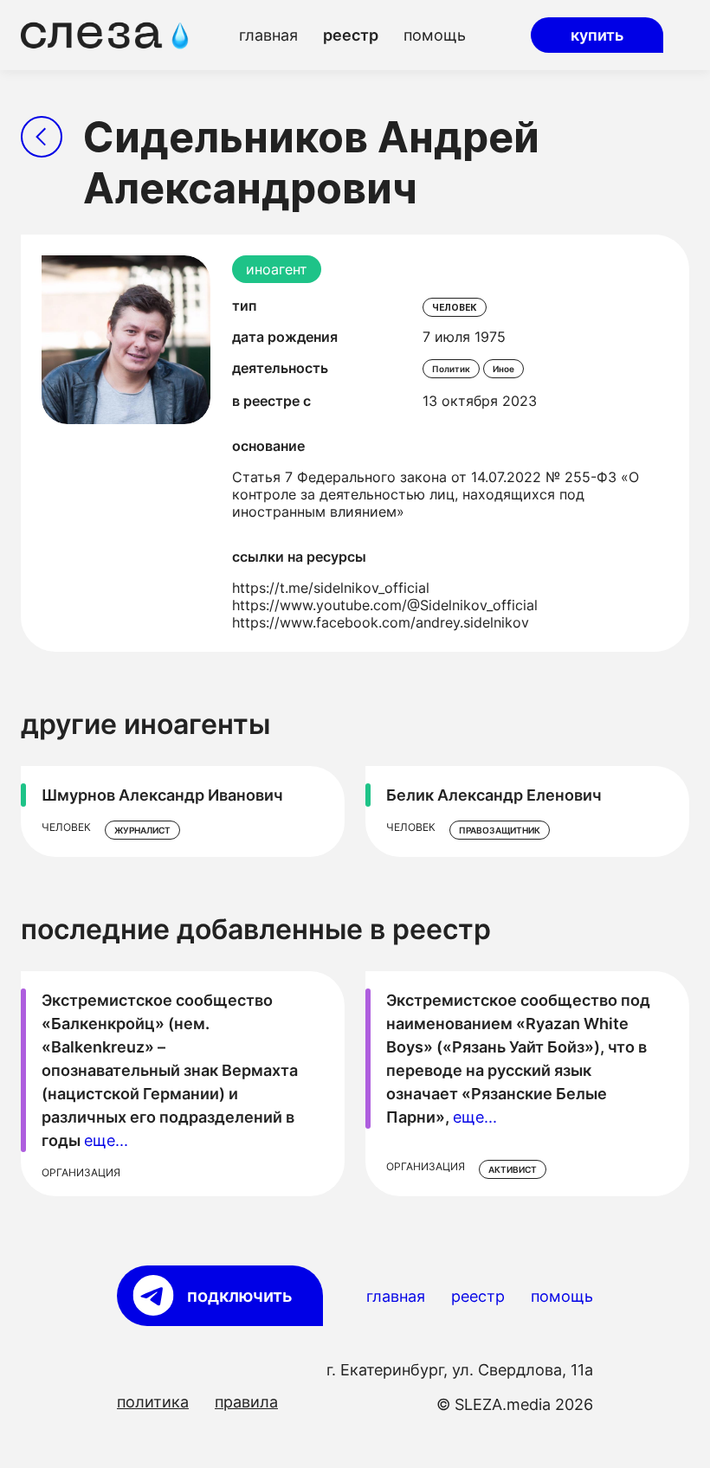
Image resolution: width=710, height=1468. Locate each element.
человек (454, 307)
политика (153, 1402)
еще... (106, 1140)
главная (268, 35)
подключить (240, 1295)
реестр (350, 35)
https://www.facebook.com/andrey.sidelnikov (380, 622)
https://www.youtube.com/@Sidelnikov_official (385, 605)
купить (597, 35)
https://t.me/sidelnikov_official (330, 587)
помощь (434, 35)
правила (246, 1402)
